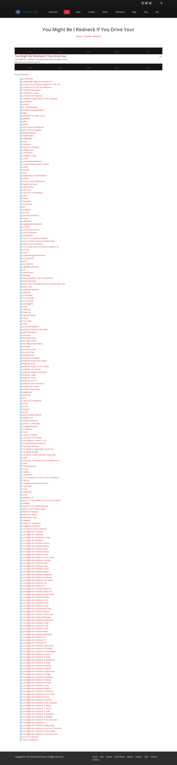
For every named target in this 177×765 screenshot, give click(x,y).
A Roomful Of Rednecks (32, 96)
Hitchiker (26, 227)
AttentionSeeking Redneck (33, 110)
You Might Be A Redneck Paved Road (38, 594)
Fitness (25, 198)
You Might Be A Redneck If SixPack (37, 700)
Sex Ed (25, 406)
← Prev (59, 52)
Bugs (24, 141)
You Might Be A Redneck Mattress (36, 588)
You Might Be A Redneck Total (35, 625)
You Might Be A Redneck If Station (36, 705)
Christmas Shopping (30, 147)
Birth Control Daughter (32, 130)
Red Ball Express (29, 338)
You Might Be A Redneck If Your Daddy (38, 731)
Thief (24, 463)
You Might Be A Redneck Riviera (35, 611)
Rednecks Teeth (29, 378)
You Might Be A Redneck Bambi (35, 546)
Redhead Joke (28, 355)
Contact (95, 759)
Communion (27, 153)
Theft (24, 457)
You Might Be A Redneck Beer (35, 549)
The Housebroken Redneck (33, 443)
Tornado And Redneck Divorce (35, 483)
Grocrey (25, 212)
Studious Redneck (29, 420)
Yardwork (26, 520)
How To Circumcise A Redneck (35, 238)
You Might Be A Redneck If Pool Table (38, 694)
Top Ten (26, 480)
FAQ (102, 757)
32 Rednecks (27, 78)
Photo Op (26, 312)
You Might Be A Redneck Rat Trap (36, 608)
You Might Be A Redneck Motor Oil (37, 591)
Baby (24, 113)
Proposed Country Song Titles (35, 329)
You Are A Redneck (30, 737)
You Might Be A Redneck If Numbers (37, 691)
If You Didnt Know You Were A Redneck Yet (40, 247)
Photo (105, 12)
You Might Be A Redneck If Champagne (38, 651)
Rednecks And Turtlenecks (33, 383)
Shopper (25, 409)
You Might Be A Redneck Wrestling (36, 634)
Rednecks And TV (29, 380)
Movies (130, 757)
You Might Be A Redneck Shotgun (36, 617)
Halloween (26, 221)
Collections (53, 12)
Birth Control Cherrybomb (33, 127)
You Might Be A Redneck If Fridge (36, 674)
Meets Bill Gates (29, 281)
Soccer (25, 412)
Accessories (27, 101)
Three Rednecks (29, 466)
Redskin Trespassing (31, 389)
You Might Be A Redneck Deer (35, 563)
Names (109, 757)
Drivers (25, 178)
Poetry (25, 318)
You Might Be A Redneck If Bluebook (37, 645)
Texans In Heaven (29, 435)
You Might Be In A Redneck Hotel (36, 537)
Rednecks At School (30, 386)
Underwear (27, 492)
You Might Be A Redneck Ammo (35, 543)
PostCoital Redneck (30, 326)
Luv (23, 269)
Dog (24, 172)
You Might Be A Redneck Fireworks (37, 577)
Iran (157, 12)
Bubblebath (27, 138)
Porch (24, 323)
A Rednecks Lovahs (30, 93)
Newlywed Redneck (30, 289)
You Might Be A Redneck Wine (35, 631)
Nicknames (120, 12)
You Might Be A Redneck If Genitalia (37, 677)
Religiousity (27, 392)
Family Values (28, 187)
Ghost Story (27, 204)
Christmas (26, 144)
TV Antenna (27, 429)
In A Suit (25, 249)
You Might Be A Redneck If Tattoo (36, 708)
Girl (23, 207)
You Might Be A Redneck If (33, 586)
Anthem (25, 104)
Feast (24, 195)
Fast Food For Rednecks (32, 192)
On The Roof (27, 301)
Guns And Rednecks (30, 215)
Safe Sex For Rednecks (32, 400)
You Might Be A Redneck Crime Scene (38, 557)
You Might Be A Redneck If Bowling (37, 648)
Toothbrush (27, 474)
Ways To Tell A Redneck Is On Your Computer (41, 500)
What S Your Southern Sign (33, 509)
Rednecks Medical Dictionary (34, 372)
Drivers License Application (33, 181)
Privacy (154, 757)
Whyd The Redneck (30, 512)
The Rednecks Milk (30, 452)
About (94, 757)
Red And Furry (28, 352)
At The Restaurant (30, 107)
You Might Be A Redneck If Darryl (36, 654)
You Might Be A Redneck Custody (36, 560)
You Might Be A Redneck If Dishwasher (38, 660)
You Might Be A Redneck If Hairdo (36, 680)
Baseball (26, 118)
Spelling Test (27, 417)
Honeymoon (27, 235)
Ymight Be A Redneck (31, 526)
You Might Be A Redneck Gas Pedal (37, 580)
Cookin (25, 158)
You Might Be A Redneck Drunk (35, 569)
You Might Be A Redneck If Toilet (36, 711)
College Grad (27, 150)
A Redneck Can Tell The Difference (36, 87)
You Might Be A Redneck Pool (35, 600)
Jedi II (24, 261)
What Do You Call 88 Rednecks (35, 506)
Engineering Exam (29, 184)
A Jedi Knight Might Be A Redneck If (37, 81)
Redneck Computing (30, 358)
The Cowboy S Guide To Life (34, 440)
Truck (24, 489)
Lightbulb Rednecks (30, 266)
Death (25, 167)
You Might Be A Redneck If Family (36, 665)
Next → (118, 52)
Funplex (87, 36)
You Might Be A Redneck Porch (35, 603)
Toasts (25, 469)
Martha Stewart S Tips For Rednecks (37, 278)
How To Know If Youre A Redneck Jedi (38, 241)
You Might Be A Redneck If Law (35, 685)
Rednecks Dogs (29, 363)
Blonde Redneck (29, 133)
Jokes (78, 12)
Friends (139, 757)
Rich (24, 398)
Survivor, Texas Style (31, 423)
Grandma (26, 210)
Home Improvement (31, 229)
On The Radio (28, 298)
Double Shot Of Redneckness (34, 175)
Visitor (25, 494)
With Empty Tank (29, 517)
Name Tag (26, 286)
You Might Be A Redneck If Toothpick (38, 714)
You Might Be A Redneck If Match (36, 688)
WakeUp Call (27, 497)
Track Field (26, 486)
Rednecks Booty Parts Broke (34, 361)
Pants (24, 306)
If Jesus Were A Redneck (32, 244)
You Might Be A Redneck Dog (34, 566)
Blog (134, 12)
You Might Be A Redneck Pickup (35, 597)
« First (29, 52)
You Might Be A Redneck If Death (36, 657)
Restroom (26, 395)
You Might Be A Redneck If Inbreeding (38, 725)
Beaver (25, 124)
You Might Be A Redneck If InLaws (36, 682)
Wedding (26, 503)
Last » (147, 52)
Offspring (26, 292)
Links (146, 757)
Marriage (26, 275)
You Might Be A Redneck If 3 (34, 643)
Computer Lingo (29, 155)
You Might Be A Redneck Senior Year (37, 614)
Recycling (26, 335)
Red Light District (29, 341)
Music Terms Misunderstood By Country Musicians (43, 284)
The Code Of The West (32, 437)
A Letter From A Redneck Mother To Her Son (41, 84)
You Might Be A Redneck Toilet (35, 623)
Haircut (25, 218)
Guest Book (120, 757)
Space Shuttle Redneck (31, 415)
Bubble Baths (28, 135)
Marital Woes (28, 272)
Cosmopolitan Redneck (32, 161)
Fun (66, 12)
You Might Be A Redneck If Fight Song (38, 671)
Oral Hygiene (27, 304)
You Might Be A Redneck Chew (35, 554)
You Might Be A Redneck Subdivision (37, 620)
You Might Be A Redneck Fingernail (37, 574)
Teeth (24, 432)
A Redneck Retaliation (31, 90)
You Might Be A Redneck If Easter (36, 663)
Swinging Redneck (29, 426)
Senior (25, 403)
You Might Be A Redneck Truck (35, 628)
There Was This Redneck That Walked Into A (41, 460)
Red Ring (26, 346)
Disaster (25, 170)
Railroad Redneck (29, 332)
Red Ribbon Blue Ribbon (32, 343)
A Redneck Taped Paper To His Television (39, 98)
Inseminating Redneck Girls (33, 255)
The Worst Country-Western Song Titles (39, 455)
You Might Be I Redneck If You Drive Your (41, 56)
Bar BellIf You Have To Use (33, 115)
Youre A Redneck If (30, 739)
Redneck (97, 36)
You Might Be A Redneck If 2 (34, 640)
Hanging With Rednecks (32, 224)
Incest (24, 252)
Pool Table (26, 321)
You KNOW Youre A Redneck (34, 529)
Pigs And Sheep (28, 315)
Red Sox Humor (29, 349)
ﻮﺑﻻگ (146, 12)
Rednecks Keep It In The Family (35, 366)
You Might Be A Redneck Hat (34, 583)
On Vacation (27, 295)
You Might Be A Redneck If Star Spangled (39, 702)
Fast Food (26, 190)
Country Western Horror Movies (35, 164)
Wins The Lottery (29, 514)
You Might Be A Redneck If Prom (36, 697)
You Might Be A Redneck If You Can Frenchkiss (42, 728)
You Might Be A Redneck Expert (35, 571)
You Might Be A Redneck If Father (36, 668)
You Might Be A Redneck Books (35, 551)
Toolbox (25, 472)
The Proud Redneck (30, 446)
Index (88, 52)
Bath (24, 121)
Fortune (91, 12)
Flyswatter (26, 201)
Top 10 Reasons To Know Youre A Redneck (40, 477)
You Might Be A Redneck (32, 531)
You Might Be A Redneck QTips (35, 606)
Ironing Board (28, 258)
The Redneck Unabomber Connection (38, 449)
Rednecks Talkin (29, 375)
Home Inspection (29, 232)
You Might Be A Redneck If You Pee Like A (40, 720)
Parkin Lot (26, 309)
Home (79, 36)
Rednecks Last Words (31, 369)
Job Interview (27, 264)
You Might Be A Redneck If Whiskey (37, 717)
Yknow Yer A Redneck (31, 523)
